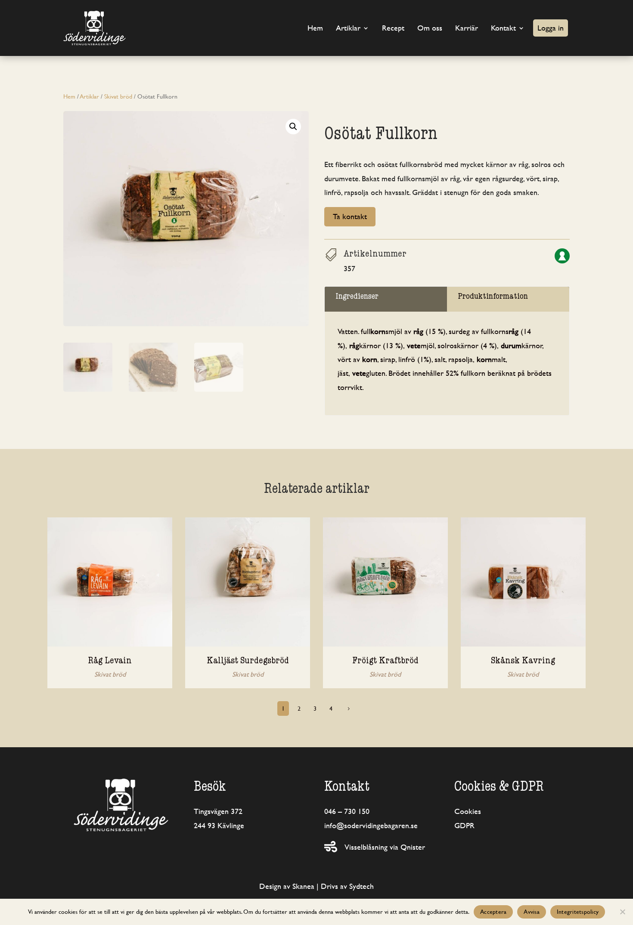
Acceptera (493, 911)
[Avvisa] (622, 911)
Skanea (303, 886)
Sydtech (361, 886)
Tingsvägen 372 (218, 811)
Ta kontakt (350, 216)
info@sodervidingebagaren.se (371, 825)
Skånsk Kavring (523, 661)
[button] (293, 126)
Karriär (466, 28)
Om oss (429, 28)
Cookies (467, 811)
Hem (315, 28)
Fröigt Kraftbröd (385, 661)
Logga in (550, 28)
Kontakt (503, 28)
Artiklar (348, 28)
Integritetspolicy (578, 911)
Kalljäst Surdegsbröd (248, 661)
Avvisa (532, 911)
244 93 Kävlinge (219, 825)
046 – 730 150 (346, 811)
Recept (393, 28)
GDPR (464, 825)
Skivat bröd (118, 96)
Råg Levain (110, 661)
